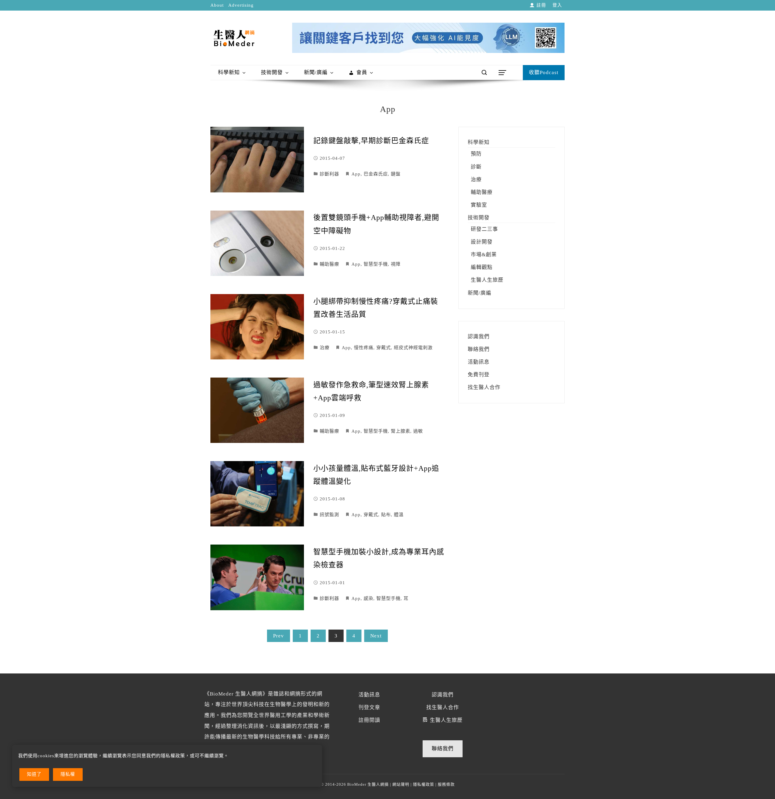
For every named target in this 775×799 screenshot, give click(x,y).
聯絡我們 (442, 749)
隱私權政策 (423, 784)
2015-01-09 (332, 415)
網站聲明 (400, 784)
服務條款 (446, 784)
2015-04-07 (332, 158)
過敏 (418, 431)
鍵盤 (396, 173)
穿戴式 (383, 347)
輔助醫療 (329, 264)
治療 (324, 347)
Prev (278, 636)
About (217, 5)
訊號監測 (329, 514)
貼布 (386, 514)
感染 (368, 598)
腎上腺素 (400, 431)
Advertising (241, 5)
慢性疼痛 (363, 347)
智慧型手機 (376, 264)
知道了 (34, 774)
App (356, 173)
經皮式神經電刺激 (413, 347)
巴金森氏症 (376, 173)
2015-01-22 (332, 248)
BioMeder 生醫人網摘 (367, 784)
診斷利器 (329, 173)
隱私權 (68, 774)
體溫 (399, 514)
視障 (396, 264)
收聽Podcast (544, 72)
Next (376, 636)
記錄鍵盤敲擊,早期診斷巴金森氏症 (371, 141)
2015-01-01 (332, 582)
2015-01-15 (332, 331)
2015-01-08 (332, 498)
